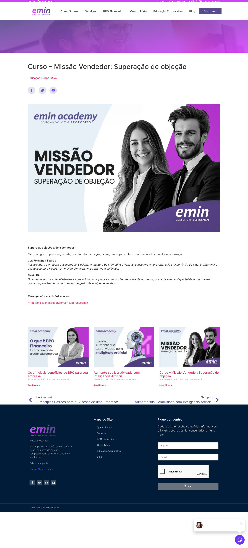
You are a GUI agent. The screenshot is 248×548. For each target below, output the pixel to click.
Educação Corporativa (168, 11)
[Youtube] (53, 90)
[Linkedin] (53, 482)
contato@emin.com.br (42, 469)
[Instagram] (46, 482)
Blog (192, 11)
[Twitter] (42, 90)
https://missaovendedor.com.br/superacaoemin (58, 302)
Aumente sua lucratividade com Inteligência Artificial (117, 374)
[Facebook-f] (31, 90)
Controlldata (138, 11)
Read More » (34, 385)
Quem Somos (69, 11)
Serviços (91, 11)
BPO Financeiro (113, 11)
